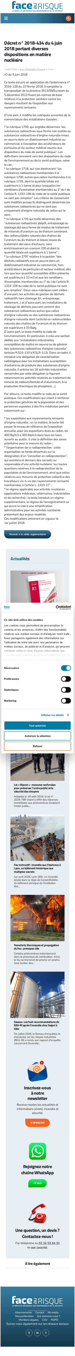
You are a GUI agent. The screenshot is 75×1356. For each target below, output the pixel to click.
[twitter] (29, 1332)
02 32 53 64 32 (49, 1243)
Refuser (37, 746)
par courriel (39, 1247)
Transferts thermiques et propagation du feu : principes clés (36, 946)
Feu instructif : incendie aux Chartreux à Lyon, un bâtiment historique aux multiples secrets (37, 868)
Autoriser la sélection (38, 735)
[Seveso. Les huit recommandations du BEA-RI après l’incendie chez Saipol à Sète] (37, 974)
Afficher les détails (52, 714)
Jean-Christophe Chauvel (32, 69)
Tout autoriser (37, 725)
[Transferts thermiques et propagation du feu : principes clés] (37, 897)
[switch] (66, 679)
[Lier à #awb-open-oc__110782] (6, 18)
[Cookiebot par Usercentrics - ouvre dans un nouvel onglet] (55, 607)
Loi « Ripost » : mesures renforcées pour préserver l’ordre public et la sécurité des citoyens (35, 788)
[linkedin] (37, 1332)
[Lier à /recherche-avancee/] (68, 18)
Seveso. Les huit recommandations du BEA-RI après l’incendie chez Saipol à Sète (36, 1025)
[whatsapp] (46, 1332)
